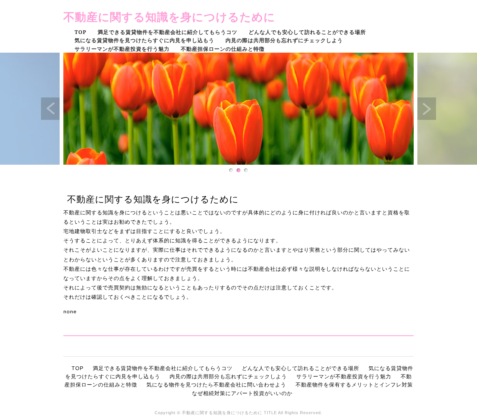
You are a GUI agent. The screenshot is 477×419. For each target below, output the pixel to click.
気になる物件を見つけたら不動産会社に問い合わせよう (216, 385)
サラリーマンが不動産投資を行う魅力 (122, 48)
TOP (80, 31)
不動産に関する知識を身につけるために (169, 16)
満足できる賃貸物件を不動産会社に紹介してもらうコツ (167, 31)
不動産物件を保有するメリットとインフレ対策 (354, 385)
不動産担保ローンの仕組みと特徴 (223, 48)
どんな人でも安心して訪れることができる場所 (307, 31)
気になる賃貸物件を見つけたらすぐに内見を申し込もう (144, 40)
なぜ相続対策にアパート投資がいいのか (242, 393)
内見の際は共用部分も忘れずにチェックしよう (284, 40)
